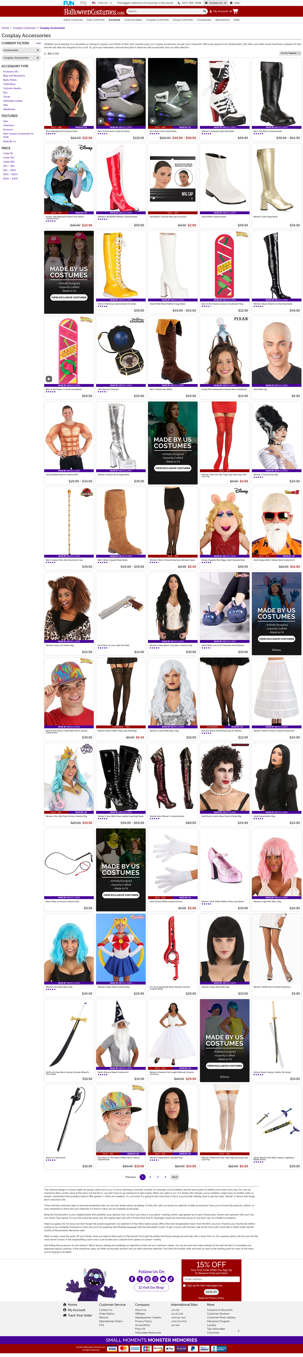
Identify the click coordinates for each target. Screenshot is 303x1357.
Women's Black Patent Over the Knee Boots (272, 304)
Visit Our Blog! (153, 1287)
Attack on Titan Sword (55, 1158)
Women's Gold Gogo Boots (265, 217)
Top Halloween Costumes (216, 1330)
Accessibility (142, 1325)
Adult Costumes (73, 19)
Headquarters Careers (148, 1317)
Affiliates (140, 1313)
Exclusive (114, 19)
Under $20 (9, 162)
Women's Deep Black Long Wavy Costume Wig (171, 645)
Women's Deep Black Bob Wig (215, 987)
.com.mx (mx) (179, 1321)
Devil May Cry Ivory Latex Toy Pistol (113, 645)
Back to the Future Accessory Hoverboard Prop (222, 304)
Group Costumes (183, 19)
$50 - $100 (9, 170)
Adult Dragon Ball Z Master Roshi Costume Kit (273, 560)
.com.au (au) (178, 1317)
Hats (5, 105)
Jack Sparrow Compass (108, 389)
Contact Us (216, 2)
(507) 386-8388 (191, 2)
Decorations (222, 19)
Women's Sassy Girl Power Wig (60, 645)
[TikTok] (171, 1279)
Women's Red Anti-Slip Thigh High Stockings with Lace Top (224, 476)
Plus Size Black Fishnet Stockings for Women (222, 731)
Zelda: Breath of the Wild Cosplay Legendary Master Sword (273, 1159)
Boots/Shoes (10, 80)
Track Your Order (80, 1315)
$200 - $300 (10, 178)
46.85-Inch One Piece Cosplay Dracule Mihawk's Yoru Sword (67, 1073)
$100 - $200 (10, 174)
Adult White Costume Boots (214, 217)
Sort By (289, 53)
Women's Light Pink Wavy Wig (267, 901)
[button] (220, 11)
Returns (103, 1317)
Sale (5, 121)
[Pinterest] (147, 1279)
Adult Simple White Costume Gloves (166, 901)
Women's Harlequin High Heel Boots (218, 131)
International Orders (111, 1321)
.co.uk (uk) (177, 1313)
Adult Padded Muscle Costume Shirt (62, 475)
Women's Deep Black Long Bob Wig (166, 1158)
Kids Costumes (96, 19)
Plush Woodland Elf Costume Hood (61, 131)
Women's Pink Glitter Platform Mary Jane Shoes (223, 901)
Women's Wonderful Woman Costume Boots (117, 217)
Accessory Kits (10, 71)
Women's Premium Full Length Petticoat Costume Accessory (172, 1073)
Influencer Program (218, 1321)
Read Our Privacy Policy (211, 1298)
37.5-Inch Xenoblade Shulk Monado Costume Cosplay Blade (170, 988)
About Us (140, 1309)
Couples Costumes (157, 19)
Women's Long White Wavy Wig (164, 731)
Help (237, 2)
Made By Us (9, 141)
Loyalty (211, 1325)
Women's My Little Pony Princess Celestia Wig (66, 816)
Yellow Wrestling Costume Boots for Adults (117, 304)
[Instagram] (155, 1279)
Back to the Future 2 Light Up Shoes (114, 131)
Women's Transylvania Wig (265, 475)
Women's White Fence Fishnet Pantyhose (271, 987)
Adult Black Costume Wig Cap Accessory (168, 217)
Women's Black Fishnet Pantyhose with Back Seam (172, 560)
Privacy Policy (143, 1321)
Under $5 (8, 153)
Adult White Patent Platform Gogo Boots (167, 304)
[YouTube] (163, 1279)
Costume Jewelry (12, 88)
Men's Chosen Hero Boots (161, 389)
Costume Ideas (133, 19)
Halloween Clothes (13, 101)
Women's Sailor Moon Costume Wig (114, 987)
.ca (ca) (175, 1309)
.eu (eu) (175, 1325)
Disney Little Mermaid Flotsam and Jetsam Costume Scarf (65, 218)
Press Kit (140, 1328)
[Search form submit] (204, 11)
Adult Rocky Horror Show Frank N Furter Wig (221, 816)
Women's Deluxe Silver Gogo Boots (113, 475)
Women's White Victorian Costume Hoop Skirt (273, 731)
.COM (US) (102, 3)
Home (72, 1305)
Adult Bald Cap (260, 389)
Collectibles (9, 84)
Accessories (204, 19)
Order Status (106, 1313)
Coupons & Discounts (220, 1309)
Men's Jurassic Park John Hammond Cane (64, 560)
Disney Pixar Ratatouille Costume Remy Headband (224, 389)
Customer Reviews (218, 1313)
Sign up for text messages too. (205, 1285)
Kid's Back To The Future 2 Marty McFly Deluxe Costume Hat (119, 1159)
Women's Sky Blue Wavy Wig (59, 987)
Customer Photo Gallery (221, 1317)
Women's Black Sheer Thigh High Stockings (117, 731)
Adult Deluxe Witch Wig (264, 816)
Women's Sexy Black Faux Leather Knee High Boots (121, 816)
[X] (140, 1279)
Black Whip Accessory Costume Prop (62, 901)
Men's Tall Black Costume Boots (267, 131)
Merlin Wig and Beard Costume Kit (113, 1072)
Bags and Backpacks (14, 76)
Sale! (237, 19)
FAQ (101, 1325)
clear (38, 43)
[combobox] (163, 11)
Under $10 (8, 157)
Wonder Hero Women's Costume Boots (167, 816)
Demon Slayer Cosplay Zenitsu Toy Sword (272, 1072)
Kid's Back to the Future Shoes (163, 131)
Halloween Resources (148, 1332)
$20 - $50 (9, 166)
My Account (76, 1310)
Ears (5, 92)
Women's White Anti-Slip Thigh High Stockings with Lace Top (225, 1159)
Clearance (8, 125)
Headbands (9, 109)
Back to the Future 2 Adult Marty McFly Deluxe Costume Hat (66, 732)
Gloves (6, 97)
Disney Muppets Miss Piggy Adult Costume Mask (223, 560)
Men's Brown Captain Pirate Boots (113, 560)
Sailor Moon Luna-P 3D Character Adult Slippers (223, 645)
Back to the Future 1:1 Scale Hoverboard (64, 389)
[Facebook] (132, 1279)
